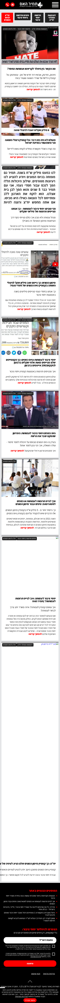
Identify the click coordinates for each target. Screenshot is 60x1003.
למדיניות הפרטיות (21, 996)
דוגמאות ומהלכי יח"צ (52, 17)
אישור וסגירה (30, 1000)
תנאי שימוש (35, 974)
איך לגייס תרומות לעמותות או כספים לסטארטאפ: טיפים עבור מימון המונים (29, 902)
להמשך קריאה (33, 89)
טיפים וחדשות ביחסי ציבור (22, 16)
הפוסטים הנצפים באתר (43, 891)
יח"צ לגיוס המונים (7, 17)
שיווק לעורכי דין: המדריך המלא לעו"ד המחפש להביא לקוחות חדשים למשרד (31, 919)
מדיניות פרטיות (49, 974)
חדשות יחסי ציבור (38, 17)
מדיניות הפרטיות (36, 957)
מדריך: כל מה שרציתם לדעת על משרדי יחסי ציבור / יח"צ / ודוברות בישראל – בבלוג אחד (29, 908)
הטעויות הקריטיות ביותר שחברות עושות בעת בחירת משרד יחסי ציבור (30, 896)
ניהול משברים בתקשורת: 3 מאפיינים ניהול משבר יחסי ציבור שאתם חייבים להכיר (29, 913)
